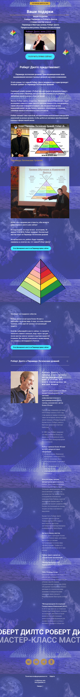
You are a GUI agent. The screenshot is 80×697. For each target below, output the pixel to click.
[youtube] (36, 662)
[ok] (51, 662)
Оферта (52, 676)
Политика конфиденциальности (36, 676)
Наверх (39, 686)
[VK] (28, 662)
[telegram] (44, 662)
